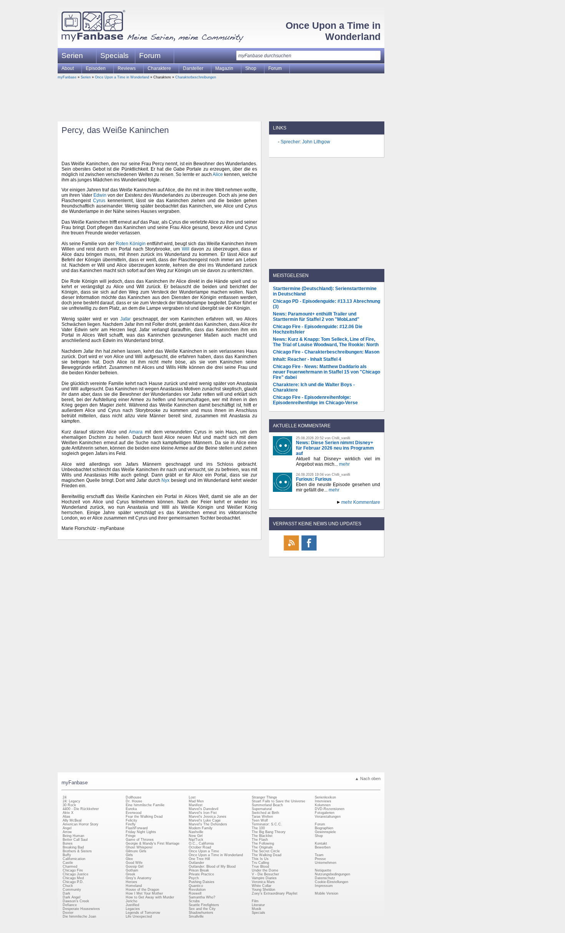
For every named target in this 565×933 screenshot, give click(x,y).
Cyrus (99, 200)
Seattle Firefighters (204, 905)
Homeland (134, 886)
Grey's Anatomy (138, 878)
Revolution (197, 889)
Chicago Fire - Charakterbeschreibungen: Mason (326, 352)
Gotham (132, 870)
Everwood (133, 813)
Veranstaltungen (328, 816)
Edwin (99, 195)
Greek (130, 874)
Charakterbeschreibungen (195, 77)
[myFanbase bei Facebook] (309, 550)
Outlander (196, 863)
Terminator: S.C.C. (267, 824)
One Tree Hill (199, 859)
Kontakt (321, 843)
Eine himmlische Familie (145, 805)
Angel (67, 828)
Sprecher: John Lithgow (305, 141)
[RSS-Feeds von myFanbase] (291, 550)
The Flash (260, 840)
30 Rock (69, 805)
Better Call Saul (75, 840)
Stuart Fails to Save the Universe (278, 801)
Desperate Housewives (81, 909)
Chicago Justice (75, 874)
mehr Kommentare (360, 502)
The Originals (262, 847)
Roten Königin (131, 243)
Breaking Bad (73, 847)
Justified (132, 905)
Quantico (196, 886)
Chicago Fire (73, 870)
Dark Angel (71, 897)
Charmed (70, 866)
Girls (129, 855)
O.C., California (201, 843)
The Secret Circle (266, 851)
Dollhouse (133, 797)
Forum (150, 55)
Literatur (258, 905)
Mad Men (196, 801)
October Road (200, 847)
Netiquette (323, 870)
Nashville (196, 832)
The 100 (258, 828)
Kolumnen (323, 805)
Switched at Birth (265, 813)
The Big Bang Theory (269, 832)
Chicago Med (73, 878)
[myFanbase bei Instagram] (344, 550)
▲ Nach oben (368, 778)
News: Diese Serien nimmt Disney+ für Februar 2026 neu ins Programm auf (335, 448)
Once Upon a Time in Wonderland (333, 31)
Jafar (125, 319)
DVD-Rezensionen (329, 809)
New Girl (196, 836)
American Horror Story (80, 824)
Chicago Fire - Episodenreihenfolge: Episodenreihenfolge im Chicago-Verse (315, 400)
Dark (66, 893)
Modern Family (201, 828)
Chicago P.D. (73, 882)
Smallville (196, 916)
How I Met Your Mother (144, 893)
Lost (192, 797)
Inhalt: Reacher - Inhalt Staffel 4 (307, 359)
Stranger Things (264, 797)
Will (185, 249)
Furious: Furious (314, 479)
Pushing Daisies (201, 882)
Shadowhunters (201, 913)
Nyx (165, 480)
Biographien (324, 828)
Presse (320, 859)
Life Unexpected (139, 916)
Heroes (131, 882)
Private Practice (201, 874)
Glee (129, 859)
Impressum (324, 886)
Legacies (133, 909)
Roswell (195, 893)
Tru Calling (260, 863)
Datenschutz (325, 878)
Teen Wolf (260, 820)
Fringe (131, 836)
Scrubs (194, 901)
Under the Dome (265, 870)
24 (64, 797)
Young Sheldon (263, 889)
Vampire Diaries (264, 878)
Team (319, 855)
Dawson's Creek (76, 901)
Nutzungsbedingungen (332, 874)
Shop (319, 836)
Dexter (68, 913)
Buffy (67, 855)
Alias (66, 816)
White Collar (261, 886)
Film (255, 901)
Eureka (131, 809)
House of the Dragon (142, 889)
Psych (194, 878)
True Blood (260, 866)
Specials (114, 55)
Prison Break (199, 870)
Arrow (67, 832)
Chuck (68, 886)
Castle (68, 863)
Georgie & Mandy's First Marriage (152, 843)
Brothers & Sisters (77, 851)
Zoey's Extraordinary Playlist (274, 893)
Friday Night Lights (141, 832)
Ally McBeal (72, 820)
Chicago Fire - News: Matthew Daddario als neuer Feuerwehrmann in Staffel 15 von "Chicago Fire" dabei (326, 372)
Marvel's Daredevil (203, 809)
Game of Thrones (140, 840)
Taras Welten (262, 816)
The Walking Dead (266, 855)
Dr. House (134, 801)
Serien (86, 77)
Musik (256, 909)
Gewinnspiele (325, 832)
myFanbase (67, 77)
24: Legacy (71, 801)
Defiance (70, 905)
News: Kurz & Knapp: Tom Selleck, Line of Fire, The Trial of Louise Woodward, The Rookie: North (326, 342)
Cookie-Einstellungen (331, 882)
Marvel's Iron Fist (203, 813)
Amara (136, 432)
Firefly (131, 824)
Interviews (323, 801)
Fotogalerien (324, 813)
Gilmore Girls (136, 851)
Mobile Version (326, 893)
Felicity (131, 820)
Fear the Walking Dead (144, 816)
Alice (218, 174)
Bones (68, 843)
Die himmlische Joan (79, 916)
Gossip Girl (134, 866)
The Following (263, 843)
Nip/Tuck (196, 840)
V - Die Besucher (265, 874)
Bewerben (323, 847)
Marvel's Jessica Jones (207, 816)
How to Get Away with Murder (150, 897)
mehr (344, 464)
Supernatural (262, 809)
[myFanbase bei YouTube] (362, 550)
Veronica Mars (263, 882)
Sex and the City (202, 909)
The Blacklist (262, 836)
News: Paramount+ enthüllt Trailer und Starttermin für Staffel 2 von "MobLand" (316, 316)
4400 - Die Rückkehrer (81, 809)
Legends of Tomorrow (143, 913)
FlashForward (137, 828)
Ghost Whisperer (139, 847)
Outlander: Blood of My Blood (212, 866)
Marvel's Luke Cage (205, 820)
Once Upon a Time (204, 851)
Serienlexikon (325, 797)
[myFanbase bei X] (327, 550)
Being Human (73, 836)
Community (72, 889)
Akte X (68, 813)
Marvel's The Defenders (208, 824)
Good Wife (134, 863)
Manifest (196, 805)
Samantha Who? (202, 897)
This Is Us (260, 859)
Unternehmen (325, 863)
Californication (74, 859)
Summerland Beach (267, 805)
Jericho (131, 901)
